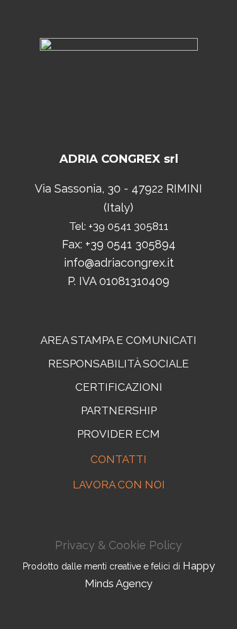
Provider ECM (118, 434)
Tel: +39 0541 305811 (119, 226)
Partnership (119, 410)
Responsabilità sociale (118, 363)
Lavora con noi (119, 484)
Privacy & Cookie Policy (118, 545)
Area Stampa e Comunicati (118, 340)
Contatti (118, 459)
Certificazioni (118, 387)
